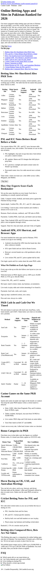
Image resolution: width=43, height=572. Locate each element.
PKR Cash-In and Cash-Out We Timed (18, 59)
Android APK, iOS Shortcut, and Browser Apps (21, 58)
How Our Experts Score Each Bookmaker (19, 56)
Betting (3, 4)
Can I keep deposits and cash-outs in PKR (16, 559)
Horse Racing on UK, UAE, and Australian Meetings (22, 65)
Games (32, 4)
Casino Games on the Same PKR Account (19, 61)
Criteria (12, 4)
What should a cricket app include (14, 563)
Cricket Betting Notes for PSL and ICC (18, 67)
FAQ (36, 4)
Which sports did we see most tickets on (16, 557)
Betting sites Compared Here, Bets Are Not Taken (21, 69)
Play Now (4, 46)
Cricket (8, 4)
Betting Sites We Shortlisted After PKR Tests (20, 52)
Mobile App (19, 4)
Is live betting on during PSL (12, 561)
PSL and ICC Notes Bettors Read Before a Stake (21, 54)
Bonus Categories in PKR (13, 63)
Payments (26, 4)
